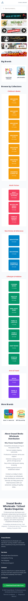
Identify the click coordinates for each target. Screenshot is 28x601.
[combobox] (14, 8)
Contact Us (4, 577)
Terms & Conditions (9, 594)
